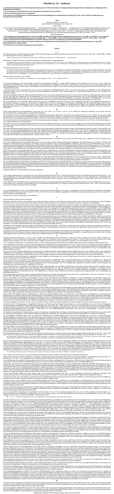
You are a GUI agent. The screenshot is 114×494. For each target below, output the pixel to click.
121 (65, 183)
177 (41, 264)
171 (77, 182)
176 (100, 214)
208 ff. (32, 264)
